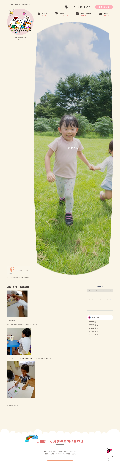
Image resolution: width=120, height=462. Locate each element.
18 (92, 304)
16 (110, 301)
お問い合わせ (104, 7)
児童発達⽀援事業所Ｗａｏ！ (20, 38)
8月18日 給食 (93, 332)
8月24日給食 (92, 323)
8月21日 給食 (93, 326)
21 (103, 304)
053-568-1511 (80, 7)
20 (100, 304)
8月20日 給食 (93, 329)
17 (89, 304)
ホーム (9, 279)
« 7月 (88, 313)
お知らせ (14, 279)
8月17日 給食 (93, 335)
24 (89, 307)
